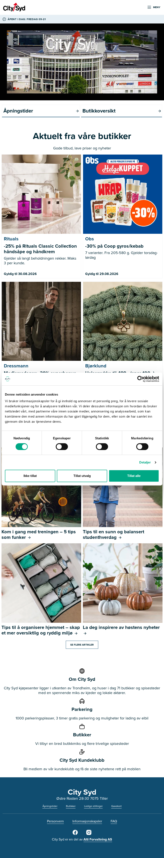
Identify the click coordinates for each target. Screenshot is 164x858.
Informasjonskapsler (87, 821)
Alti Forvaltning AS (97, 839)
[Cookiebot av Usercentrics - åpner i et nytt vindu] (140, 379)
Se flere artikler (82, 644)
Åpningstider (49, 806)
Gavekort (116, 806)
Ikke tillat (30, 476)
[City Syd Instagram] (88, 834)
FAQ (114, 821)
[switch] (62, 446)
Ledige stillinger (93, 806)
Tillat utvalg (82, 476)
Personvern (55, 821)
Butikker (71, 806)
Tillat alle (134, 476)
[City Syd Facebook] (75, 834)
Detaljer (145, 462)
